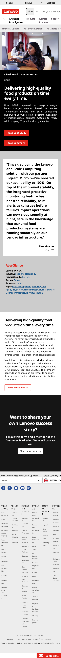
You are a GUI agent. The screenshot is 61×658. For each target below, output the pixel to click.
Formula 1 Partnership (4, 579)
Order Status (45, 530)
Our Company (4, 514)
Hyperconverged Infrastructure (28, 290)
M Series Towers (56, 540)
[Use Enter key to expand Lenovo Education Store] (42, 3)
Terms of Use (38, 639)
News (3, 519)
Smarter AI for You (25, 531)
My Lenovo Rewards (35, 556)
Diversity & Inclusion (4, 559)
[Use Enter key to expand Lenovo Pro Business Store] (20, 3)
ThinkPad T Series (56, 514)
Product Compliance (35, 590)
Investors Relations (4, 525)
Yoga (54, 534)
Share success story (30, 451)
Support (45, 525)
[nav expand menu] (4, 19)
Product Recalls (24, 596)
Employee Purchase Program (35, 608)
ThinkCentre (56, 546)
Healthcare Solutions (15, 527)
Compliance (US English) (4, 533)
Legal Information (4, 542)
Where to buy (35, 582)
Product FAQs (45, 537)
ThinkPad (56, 526)
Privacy (10, 639)
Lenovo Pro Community (35, 529)
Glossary (35, 616)
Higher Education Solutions (15, 538)
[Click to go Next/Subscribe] (38, 480)
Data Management (21, 287)
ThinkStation (56, 570)
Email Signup (34, 548)
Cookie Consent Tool (23, 639)
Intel (19, 283)
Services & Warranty (25, 588)
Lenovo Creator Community (35, 517)
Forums (34, 572)
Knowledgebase (35, 621)
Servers (26, 277)
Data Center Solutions (25, 569)
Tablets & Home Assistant (25, 549)
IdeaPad (56, 530)
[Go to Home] (10, 11)
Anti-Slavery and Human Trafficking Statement (42, 643)
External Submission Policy (11, 643)
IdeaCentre (56, 553)
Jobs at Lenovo (3, 550)
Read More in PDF (18, 387)
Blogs (34, 576)
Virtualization (36, 293)
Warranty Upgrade (25, 613)
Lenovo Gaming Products (25, 539)
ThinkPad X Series (56, 520)
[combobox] (30, 11)
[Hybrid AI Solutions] (22, 29)
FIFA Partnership (4, 568)
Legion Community (35, 539)
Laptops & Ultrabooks (25, 522)
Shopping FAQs (46, 544)
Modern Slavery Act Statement (4, 592)
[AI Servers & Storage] (45, 29)
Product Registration (35, 565)
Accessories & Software (25, 579)
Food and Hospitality (25, 274)
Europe (17, 280)
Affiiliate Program (35, 598)
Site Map (48, 639)
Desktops (25, 556)
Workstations (25, 561)
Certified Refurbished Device (25, 622)
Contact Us (45, 519)
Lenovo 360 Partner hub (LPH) (15, 517)
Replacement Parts (25, 605)
